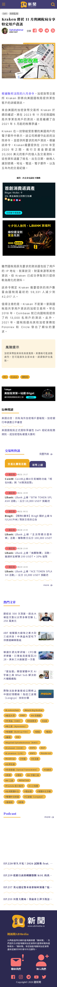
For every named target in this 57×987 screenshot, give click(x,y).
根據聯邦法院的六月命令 (18, 93)
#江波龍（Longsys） (34, 797)
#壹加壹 (28, 791)
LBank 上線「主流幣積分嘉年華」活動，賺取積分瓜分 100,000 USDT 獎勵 (28, 537)
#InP (43, 748)
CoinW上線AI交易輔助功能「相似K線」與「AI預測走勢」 (28, 480)
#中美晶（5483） (13, 721)
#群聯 (21, 802)
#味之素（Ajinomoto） (16, 726)
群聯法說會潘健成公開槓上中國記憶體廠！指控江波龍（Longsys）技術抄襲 (19, 694)
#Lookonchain (12, 710)
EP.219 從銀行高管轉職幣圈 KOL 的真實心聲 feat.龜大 (28, 875)
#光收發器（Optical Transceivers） (21, 770)
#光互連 (35, 759)
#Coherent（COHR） (15, 748)
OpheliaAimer (16, 30)
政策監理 (14, 13)
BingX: (9, 516)
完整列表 (44, 454)
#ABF (22, 715)
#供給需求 (31, 721)
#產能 (37, 732)
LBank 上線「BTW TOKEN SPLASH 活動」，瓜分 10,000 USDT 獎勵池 (28, 499)
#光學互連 (10, 764)
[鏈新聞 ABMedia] (28, 4)
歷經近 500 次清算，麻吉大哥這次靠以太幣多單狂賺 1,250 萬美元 (19, 617)
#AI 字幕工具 (33, 775)
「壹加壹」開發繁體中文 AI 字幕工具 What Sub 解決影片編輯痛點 (19, 674)
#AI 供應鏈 (36, 715)
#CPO (32, 748)
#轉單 (8, 737)
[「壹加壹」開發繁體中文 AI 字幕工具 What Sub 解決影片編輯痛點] (46, 678)
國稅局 (25, 377)
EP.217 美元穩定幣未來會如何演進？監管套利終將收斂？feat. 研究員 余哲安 (28, 887)
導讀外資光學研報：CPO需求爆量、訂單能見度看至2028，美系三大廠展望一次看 (19, 655)
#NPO (32, 753)
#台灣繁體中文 (12, 791)
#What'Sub (24, 780)
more (46, 585)
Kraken (14, 377)
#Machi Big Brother (33, 710)
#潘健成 (9, 802)
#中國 (23, 759)
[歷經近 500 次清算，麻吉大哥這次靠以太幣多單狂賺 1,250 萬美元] (46, 620)
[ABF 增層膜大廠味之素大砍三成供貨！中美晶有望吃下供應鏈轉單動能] (46, 639)
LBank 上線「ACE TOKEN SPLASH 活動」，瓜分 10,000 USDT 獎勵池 (28, 573)
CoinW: (9, 479)
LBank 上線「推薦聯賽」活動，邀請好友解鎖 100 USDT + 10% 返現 (28, 554)
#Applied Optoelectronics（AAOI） (22, 743)
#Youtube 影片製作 (14, 786)
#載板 (48, 732)
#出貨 (44, 721)
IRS (5, 377)
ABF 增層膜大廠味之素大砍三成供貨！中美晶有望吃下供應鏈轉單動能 (19, 636)
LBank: (9, 497)
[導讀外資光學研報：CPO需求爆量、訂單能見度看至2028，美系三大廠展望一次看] (46, 658)
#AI (17, 737)
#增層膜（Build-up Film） (17, 732)
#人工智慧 (33, 786)
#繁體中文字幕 (44, 791)
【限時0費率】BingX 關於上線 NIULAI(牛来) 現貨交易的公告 (28, 517)
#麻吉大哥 (10, 715)
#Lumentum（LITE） (15, 753)
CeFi (5, 13)
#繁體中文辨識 (12, 797)
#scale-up (10, 759)
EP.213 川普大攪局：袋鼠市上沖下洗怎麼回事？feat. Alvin (28, 899)
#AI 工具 (9, 780)
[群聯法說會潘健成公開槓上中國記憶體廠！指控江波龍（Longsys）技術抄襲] (46, 697)
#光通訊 (47, 770)
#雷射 (19, 775)
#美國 (8, 775)
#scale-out (46, 753)
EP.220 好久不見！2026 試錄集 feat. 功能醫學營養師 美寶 (28, 863)
